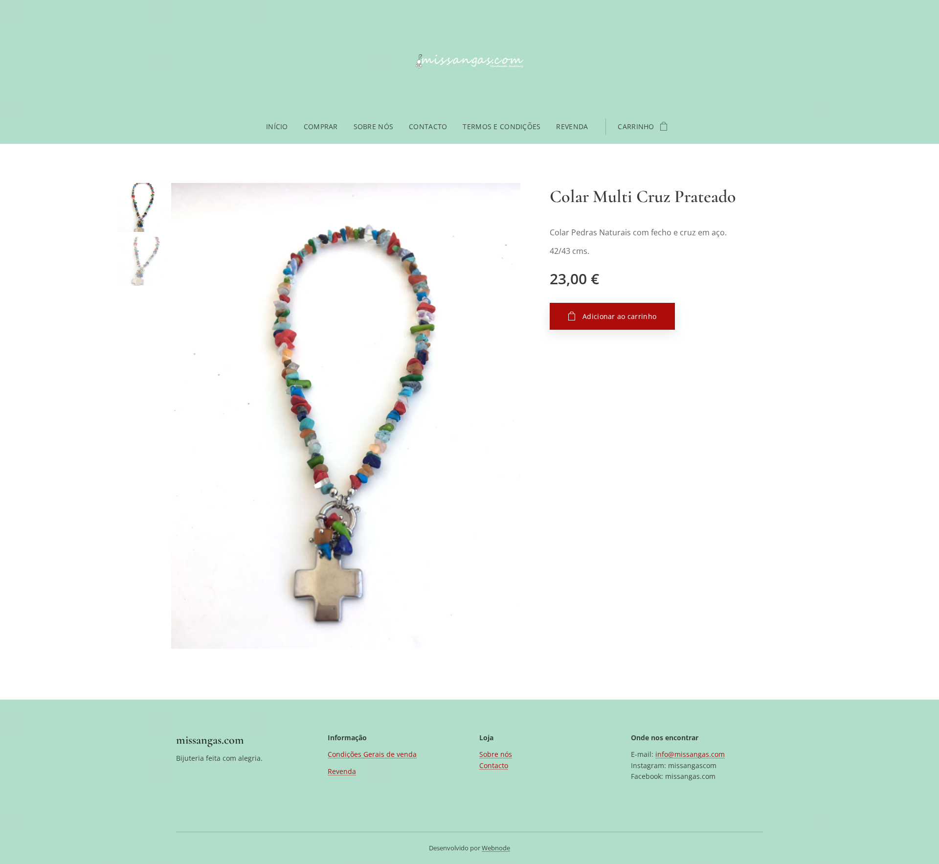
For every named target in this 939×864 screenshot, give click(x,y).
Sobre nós (495, 754)
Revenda (342, 771)
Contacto (493, 765)
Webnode (496, 847)
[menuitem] (281, 126)
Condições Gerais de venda (372, 754)
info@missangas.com (690, 754)
